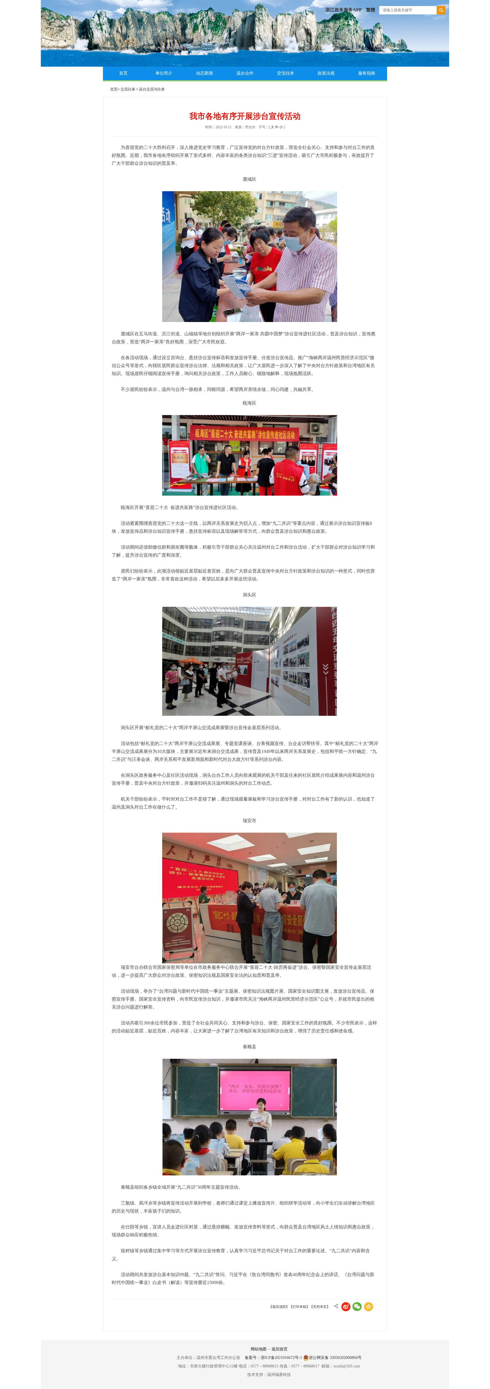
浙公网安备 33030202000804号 (335, 1358)
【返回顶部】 (279, 1307)
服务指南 (366, 73)
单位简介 (163, 73)
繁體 (370, 9)
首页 (123, 73)
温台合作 (245, 73)
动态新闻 (204, 73)
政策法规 (326, 73)
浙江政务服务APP (344, 9)
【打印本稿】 (299, 1307)
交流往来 (285, 73)
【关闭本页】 (320, 1307)
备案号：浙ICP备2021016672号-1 (273, 1358)
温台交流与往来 (152, 89)
